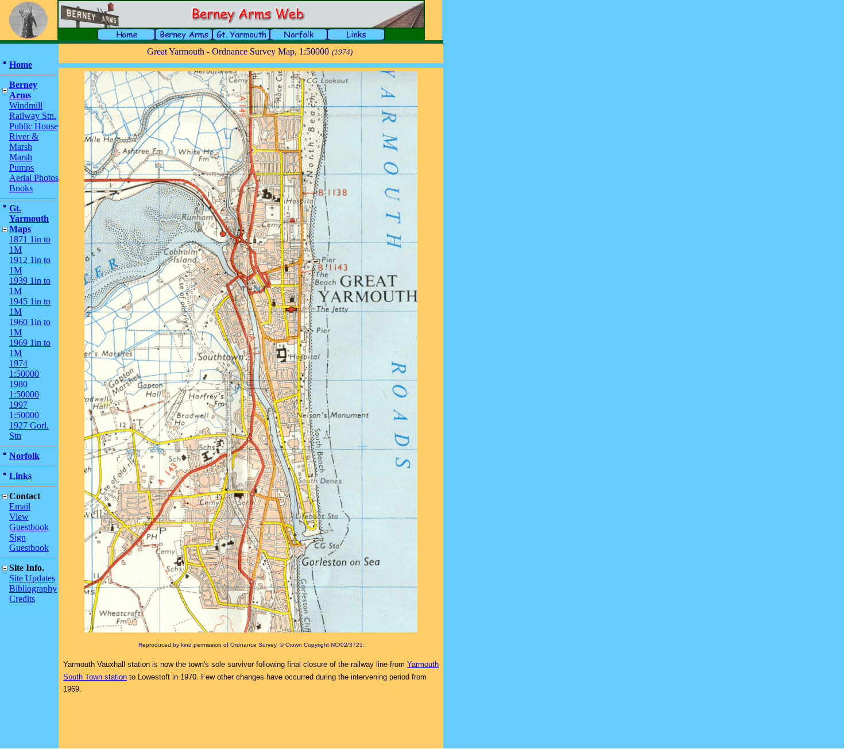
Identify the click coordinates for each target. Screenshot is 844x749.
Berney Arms (23, 90)
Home (20, 65)
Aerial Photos (34, 178)
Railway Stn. (32, 116)
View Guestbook (29, 522)
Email (19, 506)
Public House (33, 126)
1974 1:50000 (24, 368)
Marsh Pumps (21, 162)
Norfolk (24, 456)
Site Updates (32, 578)
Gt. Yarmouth (29, 213)
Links (20, 476)
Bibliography (33, 588)
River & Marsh (23, 142)
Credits (22, 599)
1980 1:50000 (24, 389)
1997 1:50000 (24, 410)
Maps (20, 229)
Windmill (25, 105)
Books (21, 188)
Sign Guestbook (29, 542)
